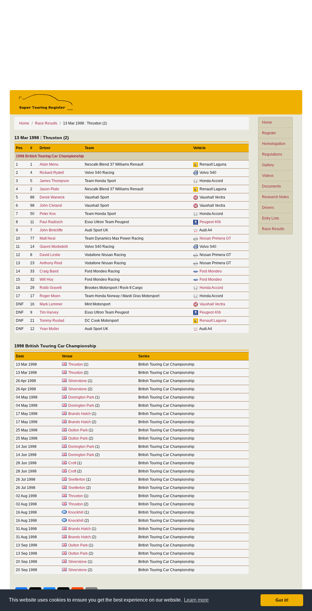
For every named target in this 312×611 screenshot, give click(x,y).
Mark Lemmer (51, 304)
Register (269, 133)
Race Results (273, 229)
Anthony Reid (51, 263)
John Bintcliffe (51, 230)
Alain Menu (49, 164)
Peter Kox (48, 214)
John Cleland (51, 205)
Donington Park (81, 397)
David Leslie (50, 255)
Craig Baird (49, 271)
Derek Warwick (52, 197)
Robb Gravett (51, 288)
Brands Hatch (79, 414)
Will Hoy (46, 279)
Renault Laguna (213, 320)
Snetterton (76, 479)
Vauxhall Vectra (212, 304)
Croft (72, 463)
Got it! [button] (282, 600)
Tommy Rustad (52, 320)
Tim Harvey (49, 312)
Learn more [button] (196, 599)
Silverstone (77, 381)
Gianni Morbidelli (54, 246)
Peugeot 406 (210, 222)
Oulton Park (78, 430)
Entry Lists (270, 218)
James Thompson (54, 181)
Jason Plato (49, 189)
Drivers (268, 207)
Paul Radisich (51, 222)
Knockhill (75, 512)
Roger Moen (50, 296)
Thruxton (75, 364)
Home (267, 122)
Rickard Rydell (52, 172)
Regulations (272, 154)
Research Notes (275, 197)
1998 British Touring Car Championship (50, 156)
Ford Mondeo (211, 271)
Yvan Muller (49, 329)
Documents (271, 186)
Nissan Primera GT (215, 238)
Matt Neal (47, 238)
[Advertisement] (156, 45)
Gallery (268, 165)
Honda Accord (211, 288)
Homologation (273, 144)
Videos (268, 176)
